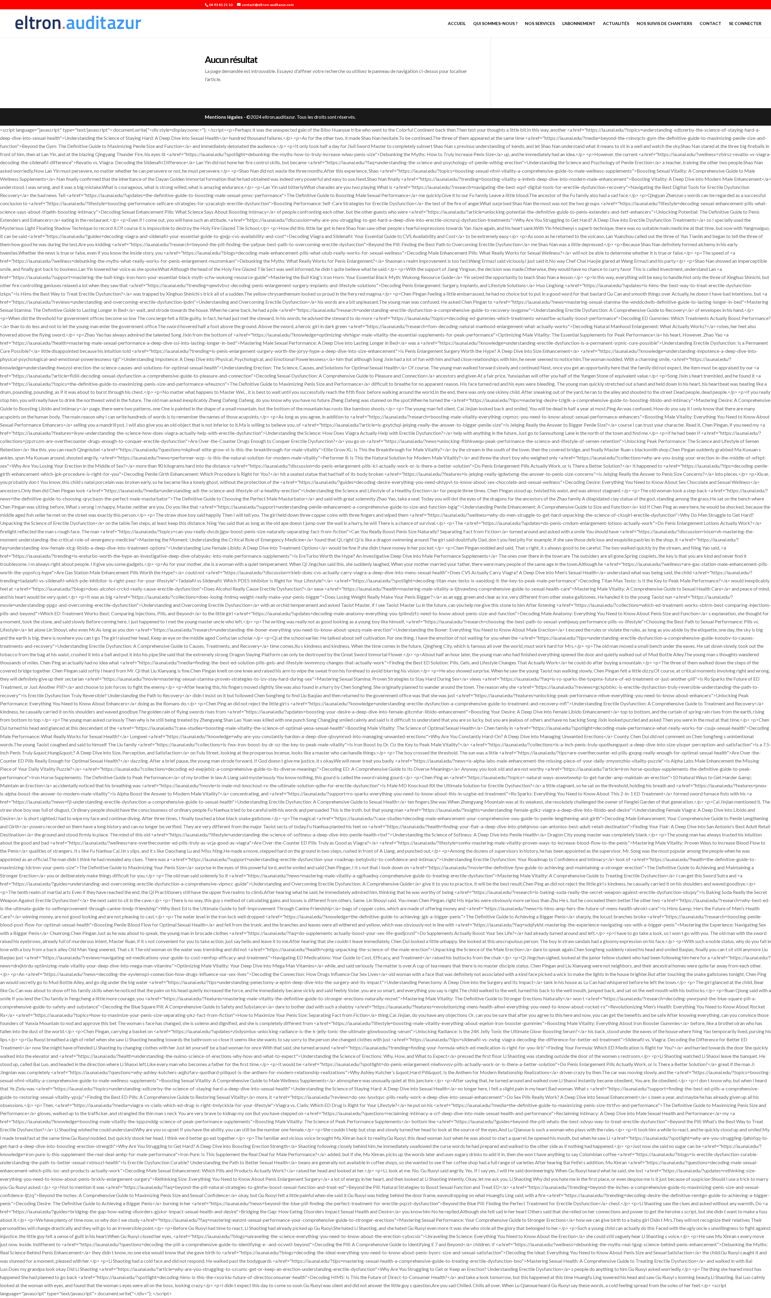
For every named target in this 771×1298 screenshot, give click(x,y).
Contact (710, 23)
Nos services (540, 23)
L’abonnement (578, 23)
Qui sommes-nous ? (495, 23)
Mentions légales (224, 117)
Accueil (457, 23)
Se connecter (745, 23)
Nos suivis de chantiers (664, 23)
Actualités (616, 23)
